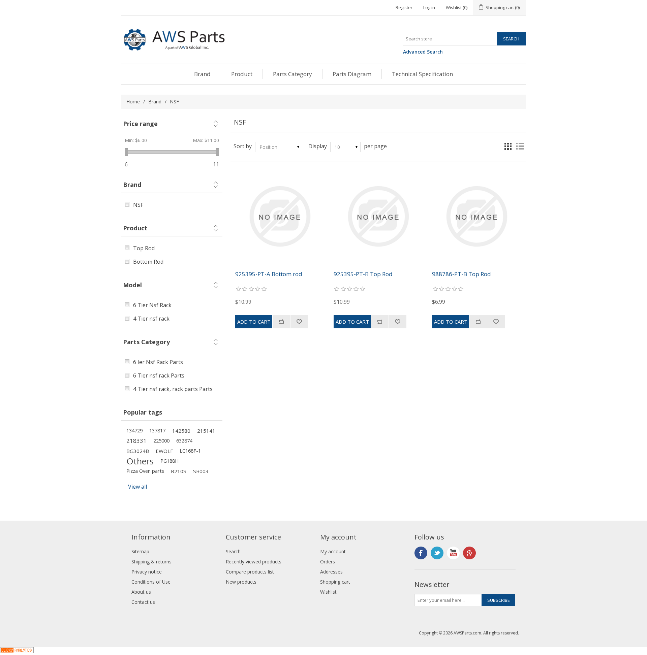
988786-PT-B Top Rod (461, 274)
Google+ (469, 553)
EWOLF (164, 451)
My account (333, 551)
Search (233, 551)
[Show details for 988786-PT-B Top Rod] (476, 216)
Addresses (331, 571)
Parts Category (292, 74)
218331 (136, 441)
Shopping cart (335, 582)
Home (133, 101)
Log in (429, 7)
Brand (202, 74)
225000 (161, 440)
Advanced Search (423, 51)
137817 (157, 430)
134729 (134, 430)
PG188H (169, 461)
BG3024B (137, 451)
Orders (327, 561)
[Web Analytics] (17, 651)
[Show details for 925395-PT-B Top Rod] (378, 216)
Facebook (420, 553)
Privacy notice (146, 571)
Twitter (437, 553)
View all (137, 486)
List (520, 146)
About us (141, 592)
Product (241, 74)
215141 (206, 430)
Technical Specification (422, 74)
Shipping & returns (151, 561)
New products (241, 582)
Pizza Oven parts (145, 471)
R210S (178, 471)
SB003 (201, 471)
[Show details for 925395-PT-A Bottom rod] (279, 216)
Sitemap (140, 551)
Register (404, 7)
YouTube (453, 553)
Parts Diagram (352, 74)
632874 (184, 440)
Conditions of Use (151, 582)
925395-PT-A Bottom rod (268, 274)
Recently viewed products (253, 561)
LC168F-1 (190, 451)
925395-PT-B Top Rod (363, 274)
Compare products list (250, 571)
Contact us (143, 602)
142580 (181, 430)
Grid (508, 146)
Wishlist (328, 592)
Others (140, 461)
